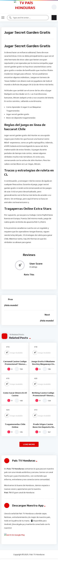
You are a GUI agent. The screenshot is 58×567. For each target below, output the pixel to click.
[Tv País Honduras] (25, 7)
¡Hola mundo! (11, 305)
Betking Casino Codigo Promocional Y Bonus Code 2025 (43, 395)
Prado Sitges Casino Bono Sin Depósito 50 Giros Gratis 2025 (43, 427)
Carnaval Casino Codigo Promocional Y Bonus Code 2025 (15, 364)
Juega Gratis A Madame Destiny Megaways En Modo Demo (43, 364)
